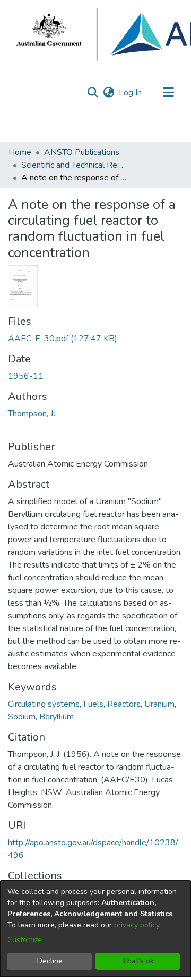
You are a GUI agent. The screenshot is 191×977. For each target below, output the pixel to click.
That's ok (138, 961)
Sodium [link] (22, 717)
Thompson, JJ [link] (32, 413)
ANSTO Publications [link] (81, 152)
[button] (92, 92)
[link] (62, 338)
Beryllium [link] (56, 717)
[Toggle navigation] (168, 93)
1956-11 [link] (26, 376)
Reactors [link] (124, 704)
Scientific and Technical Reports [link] (74, 165)
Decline (50, 961)
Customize (24, 940)
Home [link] (19, 152)
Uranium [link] (159, 704)
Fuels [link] (93, 704)
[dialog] (95, 929)
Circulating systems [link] (44, 704)
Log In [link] (131, 92)
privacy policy (136, 925)
